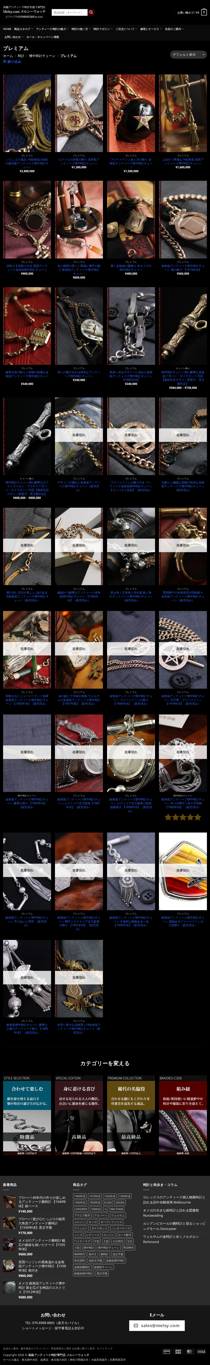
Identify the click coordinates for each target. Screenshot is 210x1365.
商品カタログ (22, 29)
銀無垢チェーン (103, 1267)
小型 (77, 1247)
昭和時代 (79, 1254)
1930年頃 (124, 1196)
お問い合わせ (13, 37)
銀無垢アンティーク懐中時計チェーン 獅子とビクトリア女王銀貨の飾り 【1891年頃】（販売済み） (78, 923)
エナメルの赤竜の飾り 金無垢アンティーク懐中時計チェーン (78, 161)
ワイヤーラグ (82, 1241)
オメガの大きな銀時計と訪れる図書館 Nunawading (171, 1213)
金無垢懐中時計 (115, 1260)
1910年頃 (94, 1196)
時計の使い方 (80, 29)
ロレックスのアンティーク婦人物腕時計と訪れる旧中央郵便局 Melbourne (174, 1200)
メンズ (78, 1235)
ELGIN (108, 1202)
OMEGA (96, 1209)
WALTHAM (116, 1209)
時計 (21, 55)
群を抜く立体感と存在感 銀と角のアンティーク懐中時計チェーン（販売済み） (131, 596)
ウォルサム (118, 1215)
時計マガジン (102, 29)
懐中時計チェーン (42, 55)
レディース (92, 1235)
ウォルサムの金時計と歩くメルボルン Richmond (171, 1239)
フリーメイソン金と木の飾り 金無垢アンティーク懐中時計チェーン (131, 163)
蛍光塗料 (79, 1260)
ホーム (8, 55)
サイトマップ (105, 1348)
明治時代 (128, 1247)
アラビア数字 (82, 1215)
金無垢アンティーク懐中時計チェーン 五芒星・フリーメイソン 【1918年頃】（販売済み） (182, 699)
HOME (7, 29)
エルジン (79, 1222)
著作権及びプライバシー (35, 1348)
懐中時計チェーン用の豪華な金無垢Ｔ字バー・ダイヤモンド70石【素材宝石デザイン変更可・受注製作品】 (182, 378)
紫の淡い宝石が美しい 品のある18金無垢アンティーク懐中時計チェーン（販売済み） (27, 596)
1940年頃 (79, 1202)
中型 (96, 1241)
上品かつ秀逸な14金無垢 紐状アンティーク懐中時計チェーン (183, 161)
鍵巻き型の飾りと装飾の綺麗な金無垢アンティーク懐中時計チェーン (27, 376)
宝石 (129, 1241)
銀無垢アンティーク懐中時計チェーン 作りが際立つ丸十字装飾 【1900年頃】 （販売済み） (182, 803)
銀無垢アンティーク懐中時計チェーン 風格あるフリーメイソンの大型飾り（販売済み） (182, 921)
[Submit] (91, 12)
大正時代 (118, 1241)
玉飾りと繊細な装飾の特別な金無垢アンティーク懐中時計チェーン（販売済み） (182, 486)
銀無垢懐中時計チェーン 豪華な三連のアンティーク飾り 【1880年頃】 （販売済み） (27, 1028)
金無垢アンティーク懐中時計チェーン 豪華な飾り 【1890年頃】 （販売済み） (27, 803)
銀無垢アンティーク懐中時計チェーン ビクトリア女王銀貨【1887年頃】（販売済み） (78, 803)
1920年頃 (109, 1196)
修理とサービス (149, 29)
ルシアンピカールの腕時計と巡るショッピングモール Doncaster (174, 1226)
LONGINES (80, 1209)
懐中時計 (88, 1247)
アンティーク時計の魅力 (51, 29)
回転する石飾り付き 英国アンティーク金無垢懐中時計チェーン (27, 268)
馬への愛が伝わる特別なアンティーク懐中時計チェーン (78, 374)
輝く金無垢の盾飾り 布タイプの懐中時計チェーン (131, 268)
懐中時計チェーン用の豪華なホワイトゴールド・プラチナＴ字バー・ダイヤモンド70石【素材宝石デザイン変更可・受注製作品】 (27, 488)
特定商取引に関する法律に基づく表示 (73, 1348)
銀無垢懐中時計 (83, 1273)
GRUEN (120, 1202)
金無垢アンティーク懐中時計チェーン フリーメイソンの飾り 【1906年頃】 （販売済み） (131, 699)
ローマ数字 (124, 1235)
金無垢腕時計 (82, 1267)
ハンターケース (120, 1228)
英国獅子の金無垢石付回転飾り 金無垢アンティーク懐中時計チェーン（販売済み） (182, 596)
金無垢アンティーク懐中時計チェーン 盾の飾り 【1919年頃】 (182, 268)
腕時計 (105, 1254)
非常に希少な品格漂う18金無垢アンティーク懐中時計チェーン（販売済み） (79, 1028)
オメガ (93, 1222)
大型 (106, 1241)
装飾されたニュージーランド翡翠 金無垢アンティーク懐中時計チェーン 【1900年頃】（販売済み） (27, 699)
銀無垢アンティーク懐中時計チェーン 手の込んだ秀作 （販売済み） (27, 921)
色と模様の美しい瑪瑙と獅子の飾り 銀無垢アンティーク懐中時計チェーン (78, 269)
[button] (192, 12)
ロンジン (108, 1235)
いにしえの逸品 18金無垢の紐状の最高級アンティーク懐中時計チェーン (27, 163)
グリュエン (81, 1228)
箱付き (93, 1254)
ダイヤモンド (99, 1228)
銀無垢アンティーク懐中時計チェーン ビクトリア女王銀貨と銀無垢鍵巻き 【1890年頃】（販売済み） (131, 805)
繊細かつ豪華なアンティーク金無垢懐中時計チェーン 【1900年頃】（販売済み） (78, 596)
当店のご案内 (173, 29)
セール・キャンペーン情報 (42, 37)
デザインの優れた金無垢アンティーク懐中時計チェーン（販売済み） (78, 486)
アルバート (100, 1215)
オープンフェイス (111, 1222)
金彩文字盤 (95, 1260)
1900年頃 (79, 1196)
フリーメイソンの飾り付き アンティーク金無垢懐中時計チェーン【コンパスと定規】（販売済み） (131, 486)
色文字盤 (118, 1254)
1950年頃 (94, 1202)
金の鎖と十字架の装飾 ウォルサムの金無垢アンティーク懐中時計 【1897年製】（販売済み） (78, 699)
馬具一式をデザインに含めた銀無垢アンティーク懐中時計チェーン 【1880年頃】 (131, 376)
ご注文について (125, 29)
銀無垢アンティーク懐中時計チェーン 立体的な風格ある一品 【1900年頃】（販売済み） (131, 921)
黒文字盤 (102, 1273)
